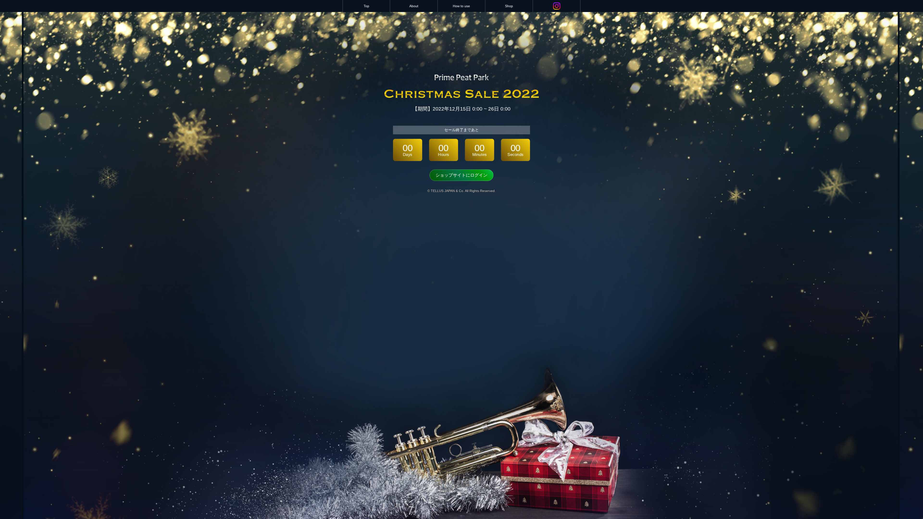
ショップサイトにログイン (461, 175)
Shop (509, 6)
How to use (461, 6)
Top (366, 6)
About (413, 6)
